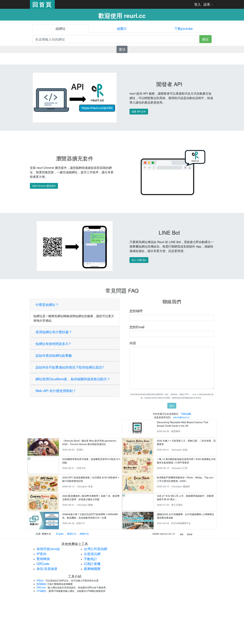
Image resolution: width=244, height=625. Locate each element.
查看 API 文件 (139, 111)
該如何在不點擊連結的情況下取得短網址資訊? (70, 367)
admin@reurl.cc (181, 417)
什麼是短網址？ (47, 304)
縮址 (205, 39)
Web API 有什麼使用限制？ (56, 390)
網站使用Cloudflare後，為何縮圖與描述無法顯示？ (73, 378)
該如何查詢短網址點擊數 (54, 355)
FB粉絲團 (186, 413)
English (60, 533)
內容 (132, 343)
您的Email (136, 326)
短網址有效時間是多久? (53, 343)
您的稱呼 (136, 310)
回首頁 (42, 4)
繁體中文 (71, 533)
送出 (171, 405)
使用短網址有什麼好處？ (54, 331)
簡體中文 (84, 533)
